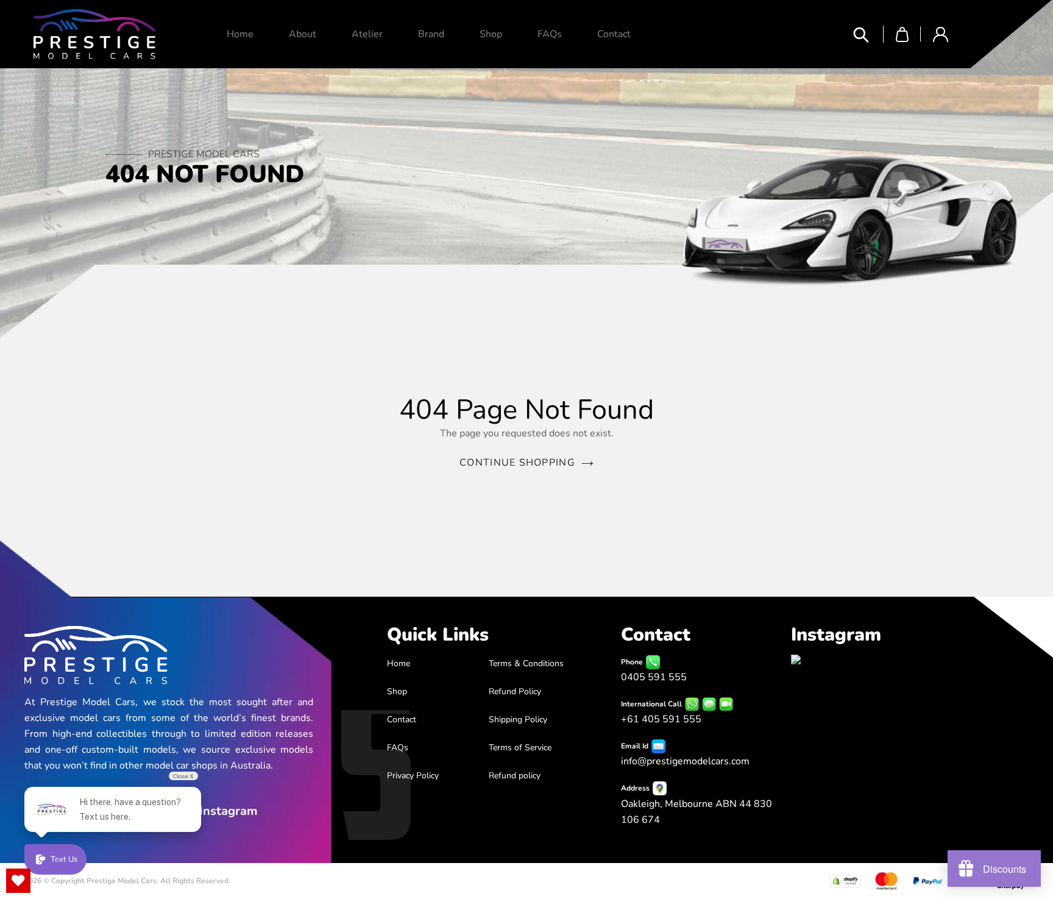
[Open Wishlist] (18, 881)
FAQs (397, 747)
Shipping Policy (518, 719)
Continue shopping (517, 462)
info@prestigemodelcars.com (685, 761)
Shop (397, 691)
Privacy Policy (413, 775)
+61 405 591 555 (661, 719)
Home (398, 663)
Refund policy (515, 775)
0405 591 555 (654, 677)
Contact (401, 719)
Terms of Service (520, 747)
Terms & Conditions (526, 663)
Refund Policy (515, 691)
